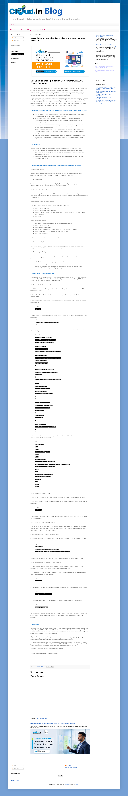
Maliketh (67, 784)
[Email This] (47, 667)
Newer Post (33, 716)
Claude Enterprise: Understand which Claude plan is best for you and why (52, 723)
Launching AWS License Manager (104, 54)
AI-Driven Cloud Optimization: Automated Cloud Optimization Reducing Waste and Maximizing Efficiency (106, 102)
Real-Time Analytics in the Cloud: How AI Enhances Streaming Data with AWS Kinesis (105, 88)
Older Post (86, 716)
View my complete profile (71, 767)
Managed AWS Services (42, 30)
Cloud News (14, 30)
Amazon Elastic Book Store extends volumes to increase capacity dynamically (106, 45)
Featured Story (26, 30)
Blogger (77, 784)
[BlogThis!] (48, 667)
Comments (16, 40)
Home (12, 24)
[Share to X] (50, 667)
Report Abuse (15, 780)
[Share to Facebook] (52, 667)
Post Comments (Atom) (42, 718)
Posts (14, 37)
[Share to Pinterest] (53, 667)
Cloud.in (69, 765)
